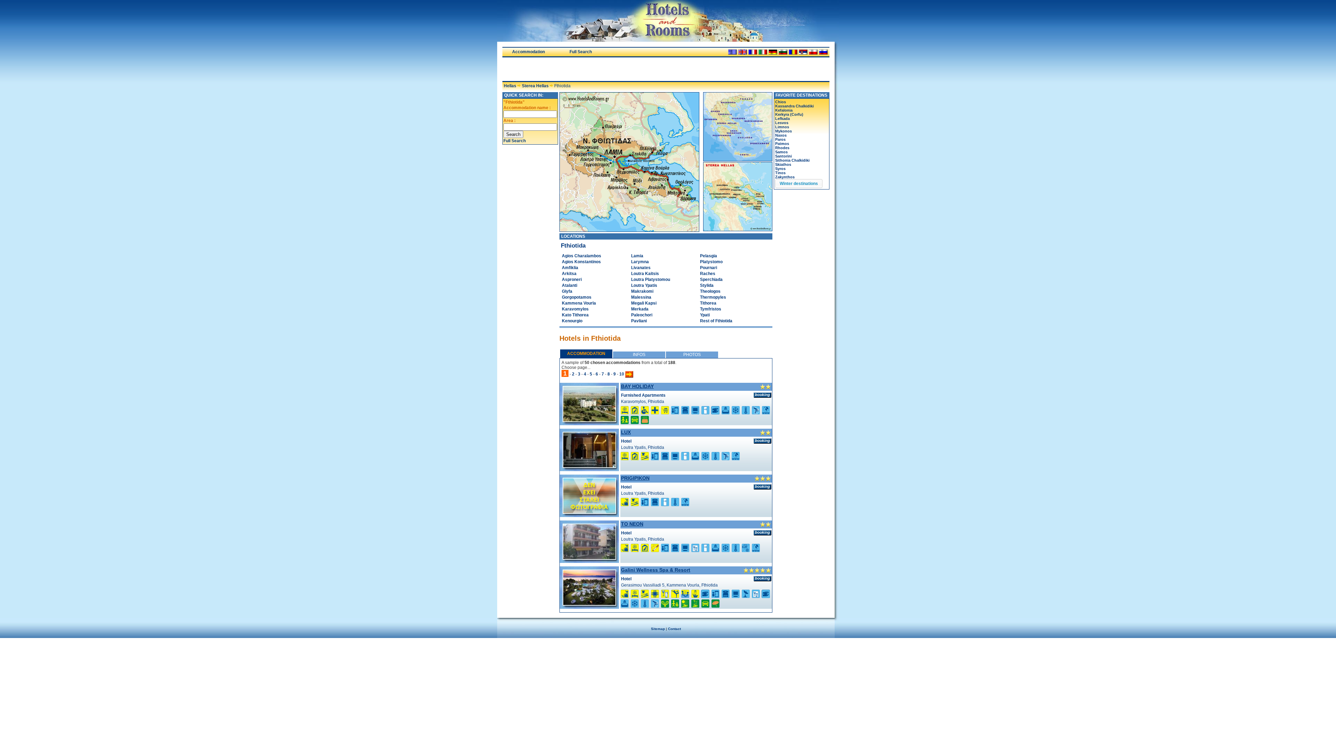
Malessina (641, 297)
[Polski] (813, 52)
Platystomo (711, 261)
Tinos (780, 173)
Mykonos (783, 131)
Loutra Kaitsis (645, 273)
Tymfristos (710, 309)
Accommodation (528, 51)
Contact (674, 629)
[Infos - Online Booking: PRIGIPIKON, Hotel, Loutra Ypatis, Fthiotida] (762, 487)
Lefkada (782, 118)
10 (621, 374)
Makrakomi (642, 291)
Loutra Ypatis (644, 285)
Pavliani (639, 320)
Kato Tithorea (575, 315)
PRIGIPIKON (635, 478)
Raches (707, 273)
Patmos (782, 144)
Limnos (782, 127)
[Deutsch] (773, 52)
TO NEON (632, 524)
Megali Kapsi (644, 303)
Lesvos (781, 123)
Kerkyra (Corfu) (789, 114)
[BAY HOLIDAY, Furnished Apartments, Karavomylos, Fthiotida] (589, 420)
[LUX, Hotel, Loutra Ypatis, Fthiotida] (589, 465)
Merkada (640, 309)
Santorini (783, 156)
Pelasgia (708, 255)
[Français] (752, 52)
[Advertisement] (583, 69)
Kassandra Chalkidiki (794, 106)
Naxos (781, 135)
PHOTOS (692, 354)
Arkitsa (569, 273)
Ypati (705, 315)
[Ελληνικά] (732, 52)
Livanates (641, 267)
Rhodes (782, 148)
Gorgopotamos (576, 297)
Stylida (707, 285)
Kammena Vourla (579, 303)
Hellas (510, 85)
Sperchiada (711, 279)
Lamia (637, 255)
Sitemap (658, 629)
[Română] (793, 52)
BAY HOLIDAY (637, 386)
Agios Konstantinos (581, 261)
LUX (626, 432)
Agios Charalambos (581, 255)
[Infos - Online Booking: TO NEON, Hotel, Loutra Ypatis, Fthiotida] (762, 532)
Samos (781, 152)
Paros (780, 139)
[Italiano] (763, 52)
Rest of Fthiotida (716, 320)
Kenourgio (572, 320)
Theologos (710, 291)
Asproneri (572, 279)
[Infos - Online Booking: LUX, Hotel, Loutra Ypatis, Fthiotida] (762, 441)
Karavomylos (575, 309)
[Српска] (803, 52)
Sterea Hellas (535, 85)
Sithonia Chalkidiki (792, 160)
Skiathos (783, 164)
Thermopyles (713, 297)
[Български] (783, 52)
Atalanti (569, 285)
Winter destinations (799, 183)
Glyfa (567, 291)
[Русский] (823, 52)
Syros (780, 169)
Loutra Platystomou (650, 279)
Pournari (708, 267)
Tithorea (708, 303)
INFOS (639, 354)
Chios (780, 102)
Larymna (640, 261)
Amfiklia (570, 267)
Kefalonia (784, 110)
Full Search (581, 51)
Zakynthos (785, 177)
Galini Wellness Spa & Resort (655, 570)
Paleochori (641, 315)
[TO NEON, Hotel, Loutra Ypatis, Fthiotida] (589, 557)
